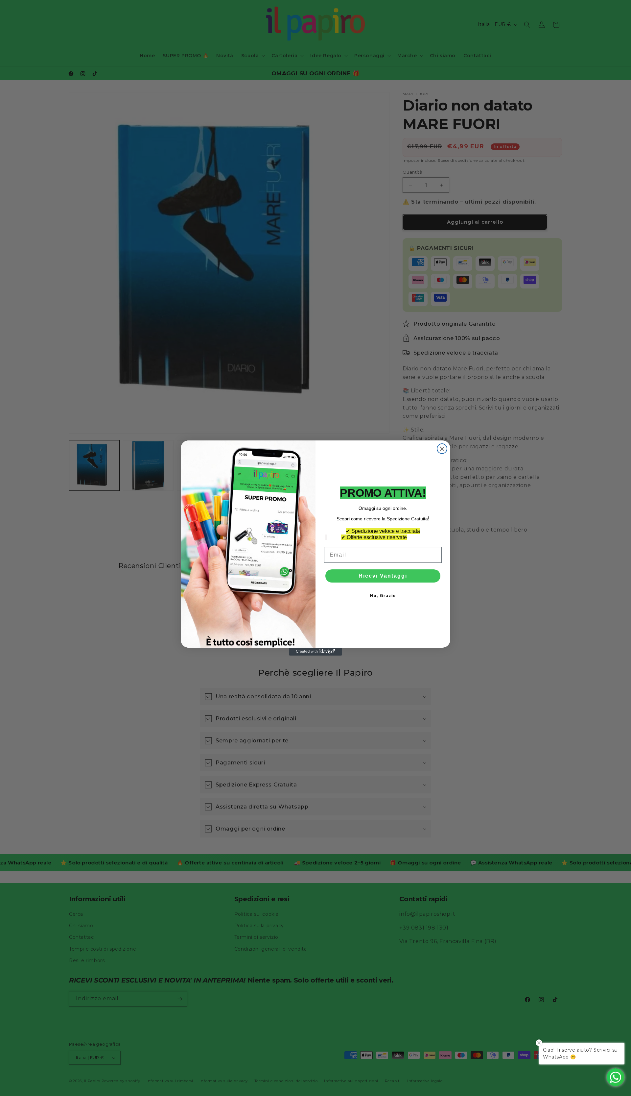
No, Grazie (383, 595)
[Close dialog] (442, 449)
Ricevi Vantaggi (383, 576)
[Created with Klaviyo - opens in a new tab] (315, 652)
